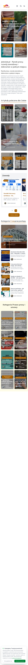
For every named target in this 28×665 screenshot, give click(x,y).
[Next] (16, 210)
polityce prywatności (16, 658)
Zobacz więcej (14, 215)
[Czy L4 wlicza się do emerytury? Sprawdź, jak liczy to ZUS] (14, 137)
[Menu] (17, 6)
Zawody (6, 180)
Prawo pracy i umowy (7, 318)
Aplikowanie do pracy (7, 45)
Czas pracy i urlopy (8, 236)
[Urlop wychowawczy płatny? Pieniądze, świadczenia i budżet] (14, 236)
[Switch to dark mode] (24, 6)
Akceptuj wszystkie (20, 661)
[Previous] (12, 210)
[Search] (21, 6)
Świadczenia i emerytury (8, 18)
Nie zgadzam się (8, 661)
